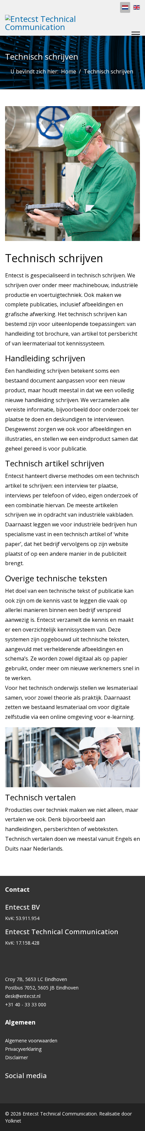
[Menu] (136, 34)
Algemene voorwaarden (31, 1040)
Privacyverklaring (23, 1049)
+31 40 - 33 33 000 (25, 1004)
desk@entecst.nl (22, 996)
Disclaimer (16, 1057)
